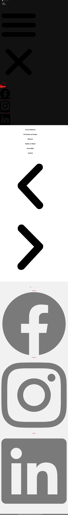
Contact (4, 4)
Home (3, 3)
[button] (18, 43)
